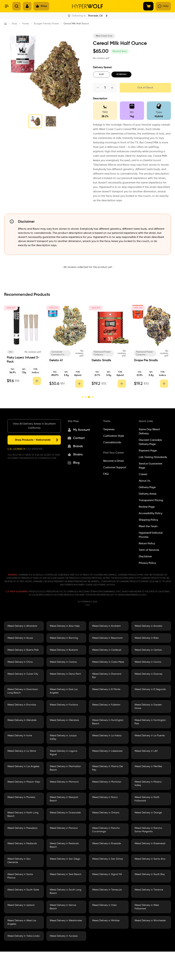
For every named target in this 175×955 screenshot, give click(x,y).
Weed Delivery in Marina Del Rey (107, 768)
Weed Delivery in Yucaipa (64, 936)
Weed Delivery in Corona (63, 662)
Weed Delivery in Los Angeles (23, 766)
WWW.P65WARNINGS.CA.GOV (132, 595)
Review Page (147, 507)
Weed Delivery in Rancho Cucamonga (106, 830)
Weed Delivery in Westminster (66, 920)
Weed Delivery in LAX (146, 751)
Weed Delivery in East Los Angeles (64, 691)
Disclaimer (145, 556)
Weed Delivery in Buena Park (23, 650)
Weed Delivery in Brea (146, 638)
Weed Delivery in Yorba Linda (23, 936)
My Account (81, 429)
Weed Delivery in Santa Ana (149, 859)
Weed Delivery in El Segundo (150, 689)
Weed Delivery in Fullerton (106, 705)
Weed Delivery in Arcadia (148, 626)
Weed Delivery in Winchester (150, 920)
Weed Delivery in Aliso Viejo (65, 626)
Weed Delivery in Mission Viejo (23, 782)
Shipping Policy (148, 520)
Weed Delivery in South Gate (23, 890)
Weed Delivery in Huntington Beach (107, 722)
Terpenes (109, 429)
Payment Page (148, 450)
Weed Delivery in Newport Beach (64, 799)
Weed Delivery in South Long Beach (65, 891)
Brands (78, 446)
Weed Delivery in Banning (64, 638)
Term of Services (149, 550)
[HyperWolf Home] (87, 6)
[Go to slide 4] (92, 397)
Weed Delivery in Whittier (106, 920)
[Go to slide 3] (89, 397)
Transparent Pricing (151, 500)
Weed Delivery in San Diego (65, 859)
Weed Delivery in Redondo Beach (64, 845)
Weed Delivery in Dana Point (65, 674)
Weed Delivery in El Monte (106, 689)
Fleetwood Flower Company (17, 353)
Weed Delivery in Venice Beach (63, 907)
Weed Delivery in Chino (20, 662)
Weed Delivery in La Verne (21, 751)
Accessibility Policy (150, 513)
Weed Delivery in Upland (20, 905)
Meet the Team (148, 526)
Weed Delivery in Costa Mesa (108, 662)
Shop (14, 23)
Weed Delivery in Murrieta (21, 797)
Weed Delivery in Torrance (148, 890)
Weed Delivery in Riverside (106, 843)
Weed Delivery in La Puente (149, 735)
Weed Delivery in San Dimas (107, 859)
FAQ (106, 474)
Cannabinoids (112, 442)
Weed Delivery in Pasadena (22, 828)
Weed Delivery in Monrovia (64, 782)
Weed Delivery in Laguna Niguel (63, 753)
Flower (25, 23)
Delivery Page (147, 487)
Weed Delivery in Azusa (20, 638)
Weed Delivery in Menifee (148, 766)
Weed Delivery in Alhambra (22, 626)
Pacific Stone (100, 352)
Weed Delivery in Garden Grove (148, 706)
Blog (76, 462)
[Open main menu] (7, 6)
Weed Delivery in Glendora (64, 720)
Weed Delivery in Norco (105, 797)
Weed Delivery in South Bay (149, 874)
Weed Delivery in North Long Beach (22, 814)
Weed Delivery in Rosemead (149, 843)
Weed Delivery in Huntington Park (150, 722)
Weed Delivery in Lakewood (107, 751)
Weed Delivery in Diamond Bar (106, 676)
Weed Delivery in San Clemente (19, 861)
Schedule (121, 74)
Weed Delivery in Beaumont (107, 638)
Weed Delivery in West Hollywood (146, 907)
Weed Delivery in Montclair (106, 782)
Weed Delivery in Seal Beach (65, 874)
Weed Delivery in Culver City (22, 674)
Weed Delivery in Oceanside (65, 812)
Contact (79, 438)
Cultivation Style (113, 436)
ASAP (101, 74)
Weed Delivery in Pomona (64, 828)
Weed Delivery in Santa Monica (20, 876)
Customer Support (114, 467)
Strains (78, 454)
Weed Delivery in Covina (147, 662)
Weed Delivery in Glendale (21, 720)
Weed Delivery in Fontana (64, 705)
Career (143, 474)
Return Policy (147, 543)
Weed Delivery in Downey (148, 674)
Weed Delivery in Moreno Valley (147, 783)
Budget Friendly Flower (46, 23)
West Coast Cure (104, 36)
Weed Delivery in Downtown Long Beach (22, 691)
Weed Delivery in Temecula (107, 890)
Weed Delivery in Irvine (19, 735)
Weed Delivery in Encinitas (21, 705)
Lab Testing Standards (153, 457)
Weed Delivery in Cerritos (148, 650)
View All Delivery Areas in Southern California (34, 426)
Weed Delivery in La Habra (107, 735)
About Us (144, 481)
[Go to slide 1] (83, 397)
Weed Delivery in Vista (104, 905)
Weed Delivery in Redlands (22, 843)
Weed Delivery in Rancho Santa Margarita (148, 830)
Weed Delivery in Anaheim (106, 626)
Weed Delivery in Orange (148, 812)
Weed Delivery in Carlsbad (106, 650)
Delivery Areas (147, 494)
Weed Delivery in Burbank (64, 650)
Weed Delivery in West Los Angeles (21, 922)
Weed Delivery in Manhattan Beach (65, 768)
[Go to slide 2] (86, 397)
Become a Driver (113, 461)
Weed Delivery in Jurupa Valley (63, 737)
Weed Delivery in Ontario (105, 812)
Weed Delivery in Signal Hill (107, 874)
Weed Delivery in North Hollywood (146, 799)
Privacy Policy (147, 563)
